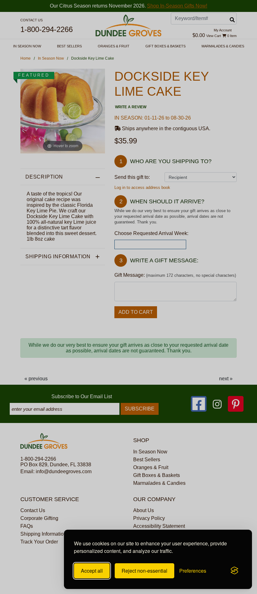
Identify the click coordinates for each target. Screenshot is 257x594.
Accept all (92, 570)
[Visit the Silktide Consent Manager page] (234, 570)
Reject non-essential (144, 570)
